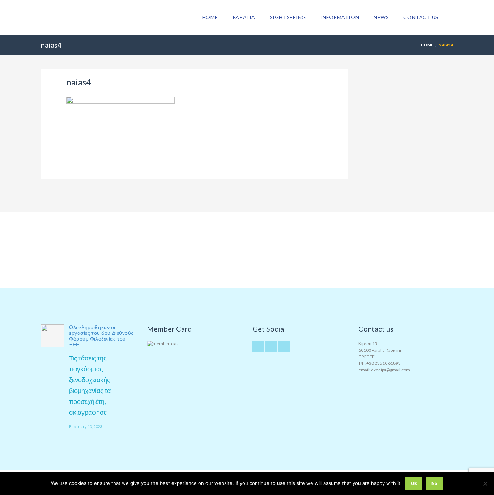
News (381, 17)
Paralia (244, 17)
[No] (485, 483)
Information (339, 17)
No (434, 483)
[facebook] (284, 346)
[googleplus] (271, 346)
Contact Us (421, 17)
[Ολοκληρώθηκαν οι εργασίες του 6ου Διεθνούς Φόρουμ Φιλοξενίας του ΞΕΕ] (52, 335)
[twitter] (258, 346)
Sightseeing (288, 17)
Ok (414, 483)
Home (210, 17)
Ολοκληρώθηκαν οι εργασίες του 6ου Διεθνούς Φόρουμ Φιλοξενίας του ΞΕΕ (101, 335)
